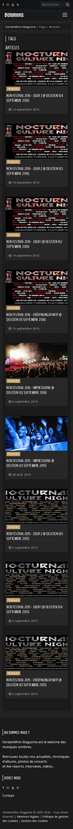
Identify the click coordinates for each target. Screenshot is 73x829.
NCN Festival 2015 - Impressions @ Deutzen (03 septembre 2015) (30, 463)
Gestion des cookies (34, 821)
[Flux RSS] (18, 4)
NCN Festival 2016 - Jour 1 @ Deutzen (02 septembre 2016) (34, 244)
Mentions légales (28, 816)
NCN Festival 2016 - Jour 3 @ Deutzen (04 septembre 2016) (34, 98)
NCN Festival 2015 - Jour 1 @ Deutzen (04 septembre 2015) (34, 609)
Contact (8, 795)
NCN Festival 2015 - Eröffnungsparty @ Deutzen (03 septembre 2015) (34, 682)
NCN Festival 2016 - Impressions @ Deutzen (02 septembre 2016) (30, 390)
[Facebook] (3, 4)
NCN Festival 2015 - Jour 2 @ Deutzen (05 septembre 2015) (34, 536)
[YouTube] (13, 4)
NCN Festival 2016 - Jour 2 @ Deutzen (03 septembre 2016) (34, 171)
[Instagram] (8, 4)
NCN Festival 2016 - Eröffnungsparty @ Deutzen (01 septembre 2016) (34, 317)
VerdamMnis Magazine (20, 27)
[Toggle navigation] (65, 15)
